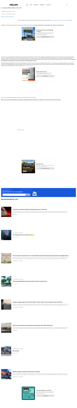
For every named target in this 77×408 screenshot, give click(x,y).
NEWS (27, 4)
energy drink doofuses (29, 65)
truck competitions (66, 20)
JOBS (31, 4)
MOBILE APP (36, 4)
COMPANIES (42, 4)
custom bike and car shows (56, 20)
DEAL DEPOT (48, 4)
